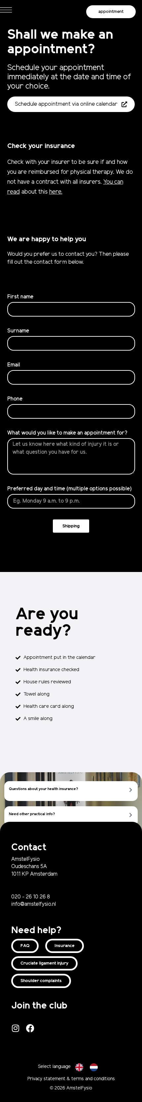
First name (20, 297)
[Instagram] (15, 1028)
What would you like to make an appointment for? (67, 433)
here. (55, 192)
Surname (18, 331)
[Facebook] (30, 1028)
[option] (95, 1067)
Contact (28, 847)
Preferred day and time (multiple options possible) (69, 489)
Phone (14, 399)
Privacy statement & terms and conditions (71, 1079)
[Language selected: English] (89, 1067)
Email (13, 365)
